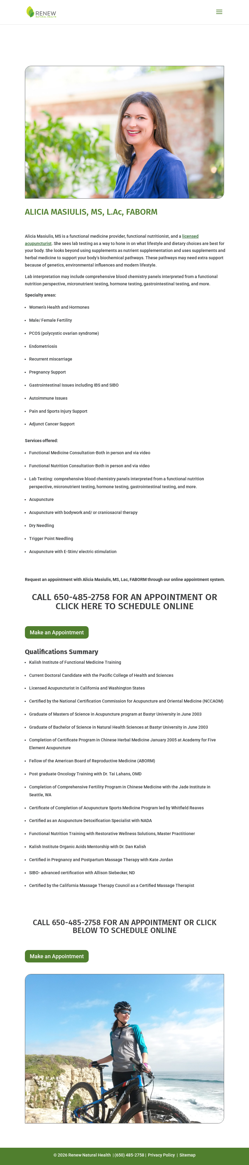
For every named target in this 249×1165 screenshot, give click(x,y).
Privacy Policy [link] (161, 1155)
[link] (42, 11)
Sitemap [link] (187, 1155)
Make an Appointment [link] (57, 632)
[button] (219, 15)
